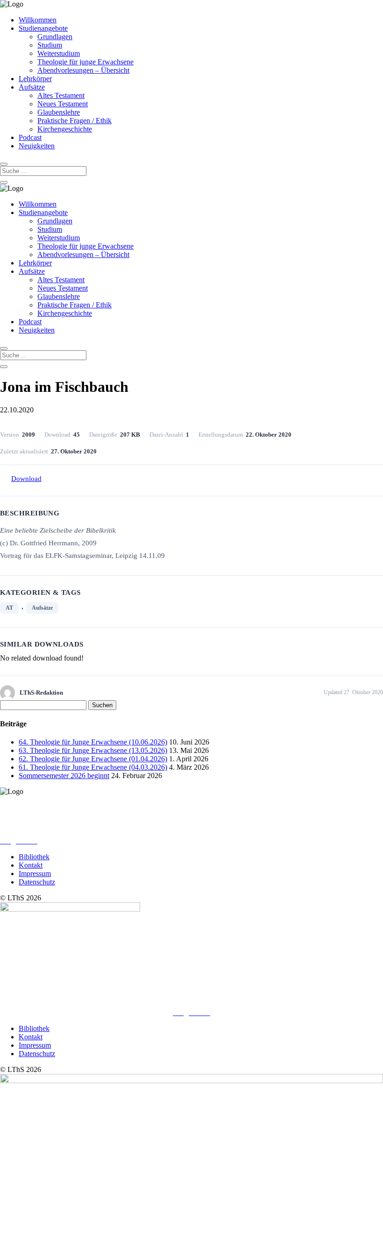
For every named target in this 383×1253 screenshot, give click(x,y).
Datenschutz (37, 882)
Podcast (30, 137)
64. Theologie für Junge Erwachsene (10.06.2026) (93, 742)
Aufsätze (32, 87)
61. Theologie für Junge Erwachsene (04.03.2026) (93, 767)
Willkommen (38, 20)
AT (9, 608)
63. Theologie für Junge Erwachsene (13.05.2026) (93, 750)
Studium (49, 45)
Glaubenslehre (58, 112)
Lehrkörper (35, 79)
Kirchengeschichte (64, 129)
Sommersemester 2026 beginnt (64, 776)
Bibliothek (34, 857)
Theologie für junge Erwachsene (85, 62)
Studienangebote (43, 28)
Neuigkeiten (37, 146)
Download (26, 478)
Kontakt (31, 865)
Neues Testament (62, 104)
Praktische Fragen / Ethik (74, 121)
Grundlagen (54, 37)
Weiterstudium (58, 53)
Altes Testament (61, 95)
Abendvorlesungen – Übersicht (83, 70)
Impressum (35, 873)
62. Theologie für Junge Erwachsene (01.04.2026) (93, 759)
